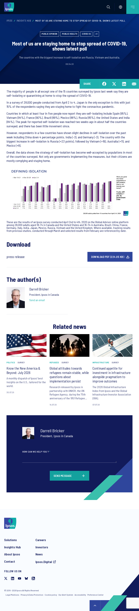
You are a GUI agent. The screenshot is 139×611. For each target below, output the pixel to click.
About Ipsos (12, 554)
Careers (40, 540)
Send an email (37, 300)
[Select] (121, 7)
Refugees (54, 362)
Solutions (10, 540)
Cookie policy (51, 594)
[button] (108, 7)
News (39, 554)
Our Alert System (65, 594)
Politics (11, 362)
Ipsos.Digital (43, 562)
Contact (9, 561)
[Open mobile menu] (132, 7)
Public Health (69, 33)
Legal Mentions (12, 594)
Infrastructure (100, 362)
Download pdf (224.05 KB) (107, 256)
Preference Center (95, 594)
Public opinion (49, 33)
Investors (41, 547)
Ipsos (9, 20)
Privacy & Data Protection (32, 594)
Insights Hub (24, 20)
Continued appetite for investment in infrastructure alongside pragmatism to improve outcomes (111, 374)
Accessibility (80, 594)
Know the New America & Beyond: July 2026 (23, 370)
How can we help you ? (36, 451)
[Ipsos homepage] (10, 6)
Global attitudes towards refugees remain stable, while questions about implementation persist (69, 374)
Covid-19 (86, 33)
